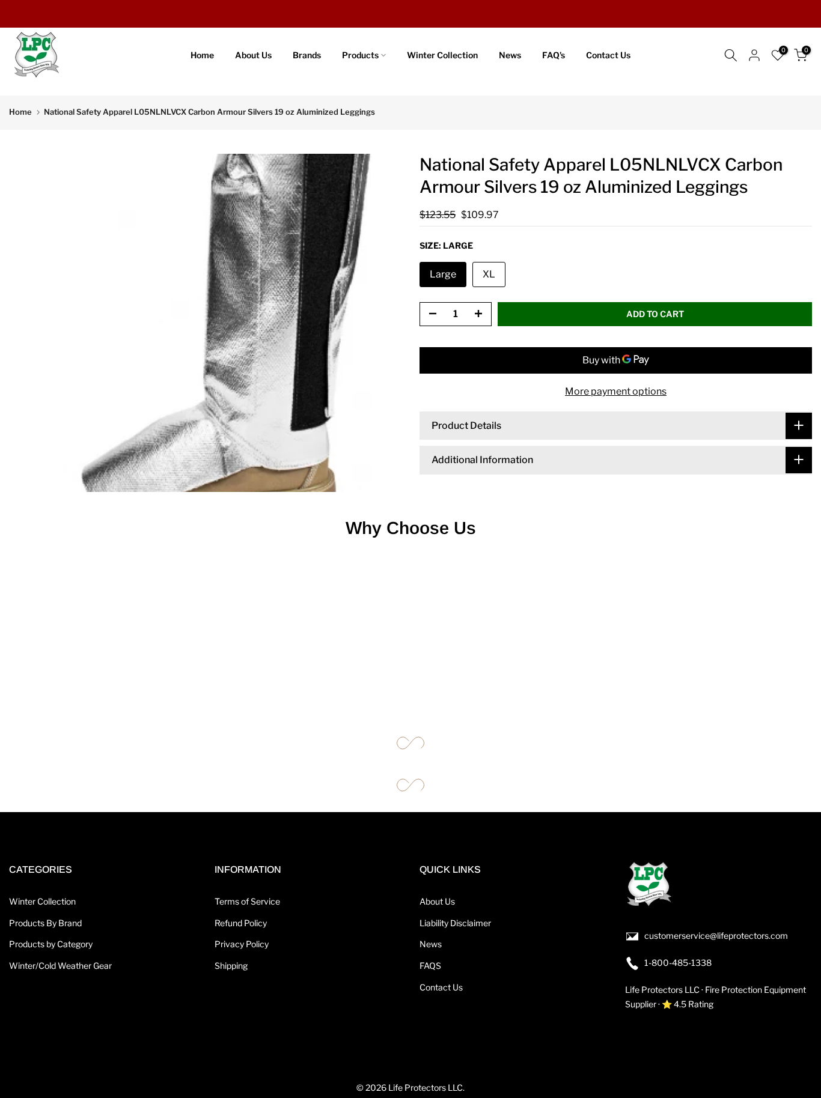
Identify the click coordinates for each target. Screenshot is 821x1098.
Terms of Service (247, 901)
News (510, 55)
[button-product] (429, 314)
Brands (307, 55)
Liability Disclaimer (455, 923)
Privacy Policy (242, 944)
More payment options (616, 390)
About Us (253, 55)
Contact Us (608, 55)
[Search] (730, 55)
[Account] (754, 55)
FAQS (430, 965)
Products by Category (51, 944)
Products (360, 55)
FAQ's (553, 55)
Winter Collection (442, 55)
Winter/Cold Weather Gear (60, 965)
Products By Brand (45, 923)
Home (202, 55)
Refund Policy (241, 923)
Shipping (231, 965)
